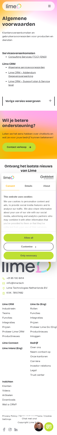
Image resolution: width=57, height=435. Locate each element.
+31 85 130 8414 (15, 278)
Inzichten (7, 381)
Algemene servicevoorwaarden (26, 67)
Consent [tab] (10, 186)
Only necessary (28, 255)
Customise (27, 246)
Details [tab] (28, 186)
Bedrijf (34, 342)
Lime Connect (10, 342)
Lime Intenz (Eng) (12, 348)
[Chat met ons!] (48, 426)
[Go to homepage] (13, 6)
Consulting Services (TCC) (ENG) (27, 57)
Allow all (28, 237)
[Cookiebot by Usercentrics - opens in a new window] (41, 177)
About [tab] (46, 186)
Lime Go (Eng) (38, 304)
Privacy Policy (9, 416)
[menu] (49, 6)
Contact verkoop (16, 147)
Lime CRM (8, 304)
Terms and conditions (30, 416)
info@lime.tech (15, 283)
